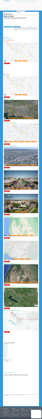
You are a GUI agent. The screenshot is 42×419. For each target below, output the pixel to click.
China (24, 414)
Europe (13, 412)
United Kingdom (14, 414)
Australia (26, 414)
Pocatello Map (6, 347)
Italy (15, 415)
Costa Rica (7, 415)
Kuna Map (6, 356)
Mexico (10, 414)
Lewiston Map (6, 351)
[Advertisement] (21, 6)
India (22, 414)
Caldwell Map (6, 348)
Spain (17, 415)
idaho (16, 12)
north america (10, 12)
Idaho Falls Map (6, 346)
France (13, 415)
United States (5, 414)
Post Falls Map (6, 352)
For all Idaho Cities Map (8, 372)
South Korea (23, 415)
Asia (21, 412)
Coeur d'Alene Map (7, 349)
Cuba (4, 415)
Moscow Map (6, 354)
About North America (5, 412)
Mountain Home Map (7, 357)
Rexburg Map (6, 353)
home (7, 12)
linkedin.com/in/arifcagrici (12, 361)
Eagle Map (6, 355)
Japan (28, 414)
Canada (8, 414)
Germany (18, 414)
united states (13, 12)
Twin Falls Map (6, 350)
